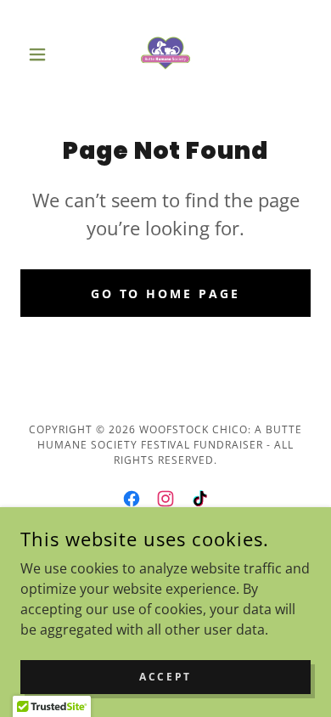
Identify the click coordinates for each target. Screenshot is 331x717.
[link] (165, 54)
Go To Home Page (166, 293)
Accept (165, 676)
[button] (42, 54)
